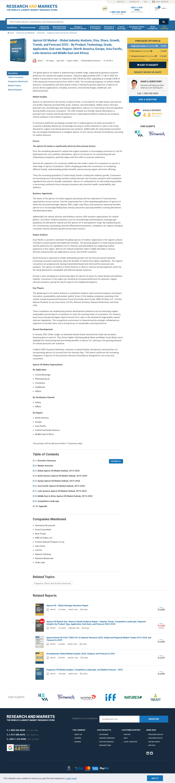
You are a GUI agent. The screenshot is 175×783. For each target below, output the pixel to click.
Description (13, 73)
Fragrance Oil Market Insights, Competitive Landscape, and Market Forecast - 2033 (84, 669)
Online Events (154, 742)
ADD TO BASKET (147, 64)
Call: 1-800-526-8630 (147, 93)
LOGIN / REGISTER (161, 2)
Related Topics (14, 85)
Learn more (71, 778)
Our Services (164, 28)
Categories (103, 734)
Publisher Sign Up (155, 734)
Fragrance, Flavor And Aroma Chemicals (52, 583)
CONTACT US (134, 2)
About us (78, 734)
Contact (127, 734)
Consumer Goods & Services (136, 28)
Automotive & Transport (95, 28)
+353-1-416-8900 (137, 8)
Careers (78, 738)
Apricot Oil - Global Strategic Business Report (67, 605)
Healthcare (12, 27)
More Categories (153, 28)
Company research (107, 738)
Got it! (155, 778)
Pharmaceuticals (28, 27)
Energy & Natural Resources (78, 28)
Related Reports (15, 90)
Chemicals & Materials (44, 28)
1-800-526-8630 (118, 12)
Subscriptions (105, 745)
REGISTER (154, 719)
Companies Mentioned (18, 81)
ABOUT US (120, 2)
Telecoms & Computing (109, 28)
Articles (151, 745)
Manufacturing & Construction (59, 28)
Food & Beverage (121, 28)
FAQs (126, 738)
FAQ (145, 2)
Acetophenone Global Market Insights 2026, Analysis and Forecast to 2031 (80, 653)
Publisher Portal (155, 738)
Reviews (78, 742)
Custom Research (106, 742)
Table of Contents (15, 77)
